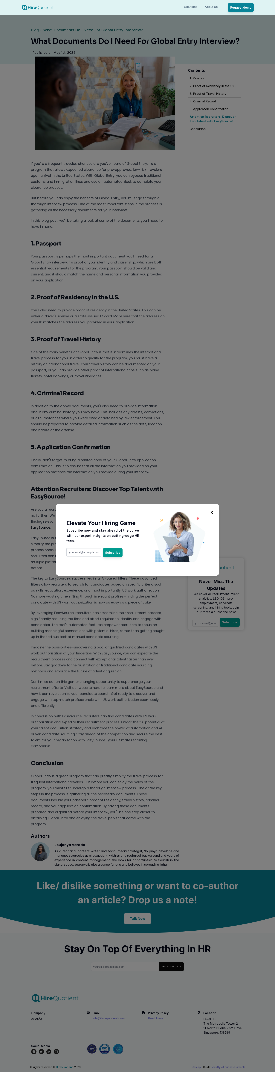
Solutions (190, 7)
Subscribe (112, 552)
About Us (211, 7)
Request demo (240, 7)
